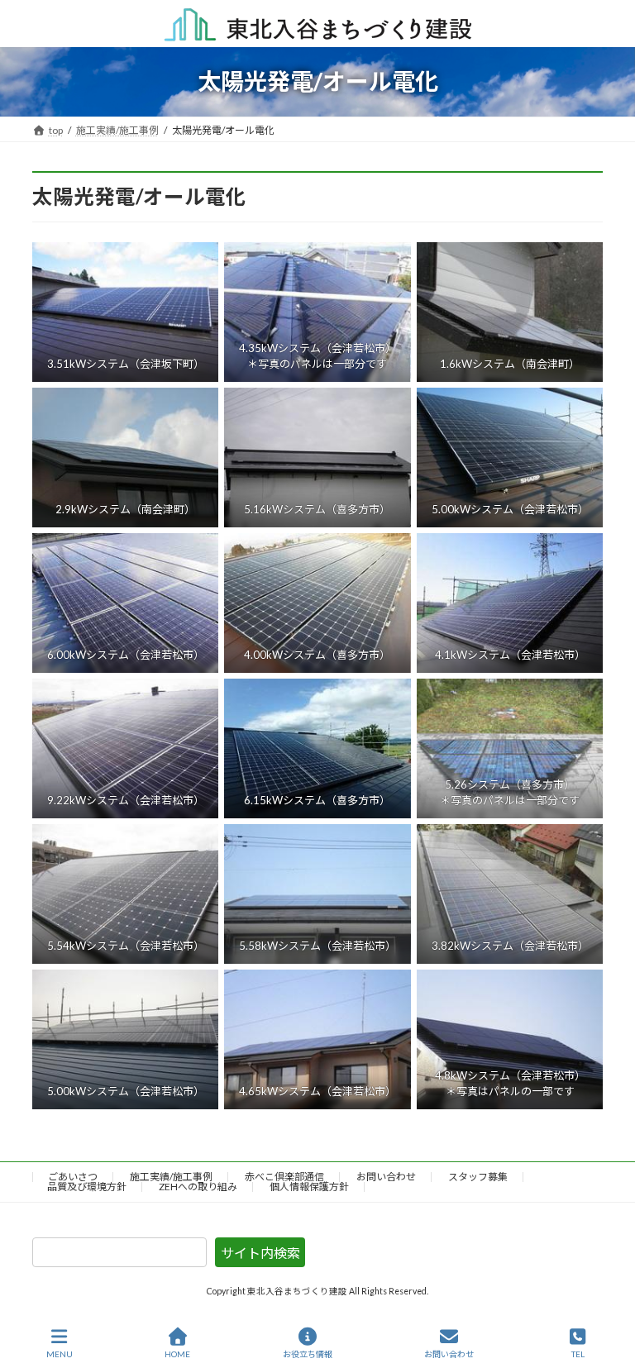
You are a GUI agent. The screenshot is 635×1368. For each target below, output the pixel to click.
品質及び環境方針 (87, 1186)
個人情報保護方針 (309, 1186)
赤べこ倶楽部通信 (284, 1176)
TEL (578, 1354)
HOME (177, 1354)
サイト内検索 (260, 1253)
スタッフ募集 (478, 1176)
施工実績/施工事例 (171, 1176)
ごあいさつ (73, 1176)
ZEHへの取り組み (198, 1186)
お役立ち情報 (307, 1354)
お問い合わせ (386, 1176)
